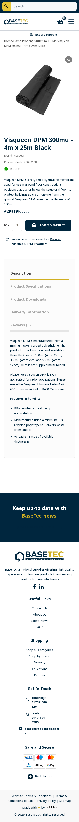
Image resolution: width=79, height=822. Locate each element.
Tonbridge (39, 702)
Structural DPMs (45, 41)
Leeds (38, 717)
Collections (39, 669)
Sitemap (65, 801)
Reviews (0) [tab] (20, 325)
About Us (39, 614)
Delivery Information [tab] (29, 312)
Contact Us (39, 608)
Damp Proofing (23, 41)
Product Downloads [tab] (28, 299)
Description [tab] (20, 273)
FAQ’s (40, 627)
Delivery (39, 662)
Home (8, 41)
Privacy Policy (47, 801)
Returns (39, 675)
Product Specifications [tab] (30, 286)
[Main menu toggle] (70, 21)
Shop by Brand (39, 656)
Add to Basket (52, 225)
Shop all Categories (39, 650)
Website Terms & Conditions (32, 796)
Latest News (39, 621)
